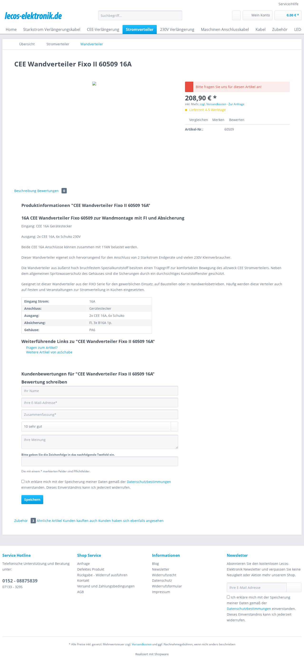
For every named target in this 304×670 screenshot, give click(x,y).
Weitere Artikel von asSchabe (48, 352)
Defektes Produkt (90, 569)
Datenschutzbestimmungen (149, 481)
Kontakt (83, 580)
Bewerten (236, 119)
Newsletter (160, 569)
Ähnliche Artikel (49, 520)
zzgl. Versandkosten (213, 104)
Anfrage (83, 563)
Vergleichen (198, 119)
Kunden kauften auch (80, 520)
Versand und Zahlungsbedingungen (106, 586)
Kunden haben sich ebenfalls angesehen (131, 520)
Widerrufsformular (167, 586)
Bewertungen (51, 190)
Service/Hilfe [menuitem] (288, 4)
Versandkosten (142, 644)
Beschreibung (25, 190)
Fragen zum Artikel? (41, 347)
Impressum (161, 592)
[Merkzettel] (236, 15)
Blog (155, 563)
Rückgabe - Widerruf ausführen (102, 575)
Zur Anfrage (236, 104)
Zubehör (24, 520)
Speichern (32, 499)
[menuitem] (140, 18)
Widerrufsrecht (164, 575)
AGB (80, 592)
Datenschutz (162, 580)
